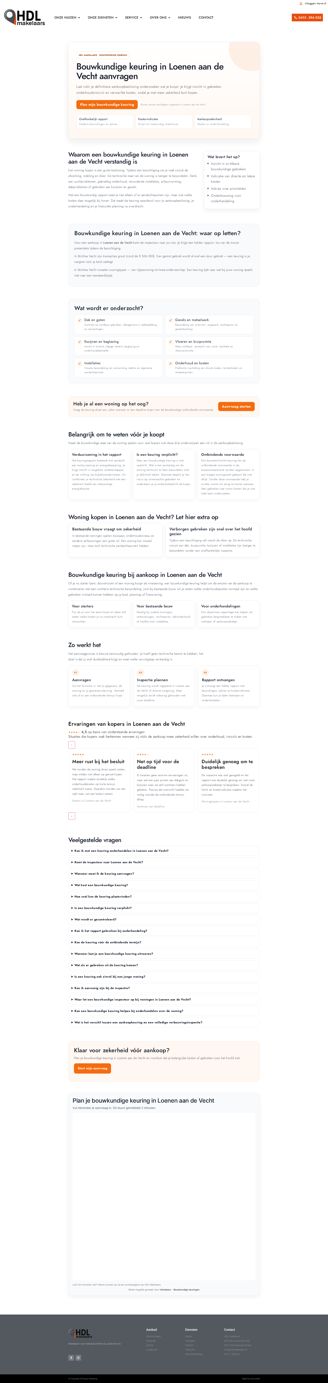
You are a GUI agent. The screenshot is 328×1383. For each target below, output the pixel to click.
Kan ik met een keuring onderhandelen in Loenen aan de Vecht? (121, 851)
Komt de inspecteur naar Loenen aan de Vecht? (108, 862)
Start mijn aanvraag (92, 1068)
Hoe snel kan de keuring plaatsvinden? (103, 896)
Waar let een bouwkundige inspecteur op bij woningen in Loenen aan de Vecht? (132, 999)
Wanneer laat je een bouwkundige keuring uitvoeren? (113, 954)
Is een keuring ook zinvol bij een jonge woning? (109, 977)
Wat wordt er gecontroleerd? (95, 919)
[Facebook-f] (71, 1358)
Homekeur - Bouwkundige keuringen (180, 1289)
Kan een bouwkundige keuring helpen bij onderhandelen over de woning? (128, 1011)
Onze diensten (101, 17)
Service (131, 17)
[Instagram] (78, 1358)
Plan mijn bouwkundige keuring (107, 104)
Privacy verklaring (89, 1379)
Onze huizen (65, 17)
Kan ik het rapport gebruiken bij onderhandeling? (110, 931)
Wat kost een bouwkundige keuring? (101, 885)
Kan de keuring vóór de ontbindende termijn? (107, 942)
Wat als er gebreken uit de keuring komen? (106, 965)
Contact (206, 17)
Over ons (158, 17)
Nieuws (184, 17)
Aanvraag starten (236, 406)
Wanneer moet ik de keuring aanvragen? (104, 874)
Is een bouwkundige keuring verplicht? (103, 908)
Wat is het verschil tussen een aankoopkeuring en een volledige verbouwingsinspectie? (138, 1022)
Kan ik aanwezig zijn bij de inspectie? (102, 988)
